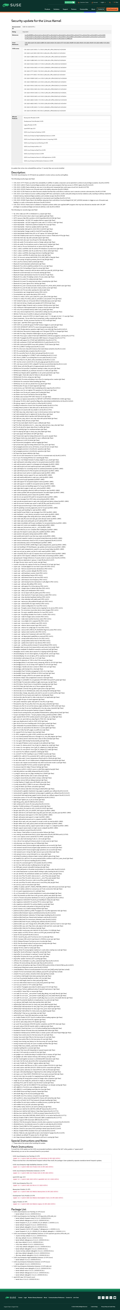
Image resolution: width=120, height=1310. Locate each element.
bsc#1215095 (101, 35)
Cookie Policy (112, 1306)
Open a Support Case (13, 1306)
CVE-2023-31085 (39, 42)
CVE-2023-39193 (88, 42)
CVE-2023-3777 (58, 42)
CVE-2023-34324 (49, 42)
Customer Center (84, 2)
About (45, 1297)
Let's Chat (76, 1297)
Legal (25, 1297)
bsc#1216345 (45, 38)
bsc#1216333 (37, 38)
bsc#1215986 (69, 37)
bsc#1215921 (53, 37)
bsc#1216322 (93, 37)
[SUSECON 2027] (70, 2)
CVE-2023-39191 (78, 42)
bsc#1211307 (45, 35)
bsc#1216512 (53, 38)
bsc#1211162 (37, 35)
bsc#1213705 (69, 35)
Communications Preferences (56, 1297)
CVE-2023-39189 (68, 42)
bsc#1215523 (37, 37)
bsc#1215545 (45, 37)
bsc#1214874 (93, 35)
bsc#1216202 (85, 37)
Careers (20, 1297)
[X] (107, 1297)
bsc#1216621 (61, 38)
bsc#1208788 (29, 35)
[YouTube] (99, 1297)
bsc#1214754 (85, 35)
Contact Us (101, 9)
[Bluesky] (114, 1297)
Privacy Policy (104, 1306)
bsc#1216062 (77, 37)
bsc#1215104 (29, 37)
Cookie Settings (94, 1306)
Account (95, 2)
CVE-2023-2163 (29, 42)
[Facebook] (103, 1297)
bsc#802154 (68, 38)
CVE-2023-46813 (98, 42)
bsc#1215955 (61, 37)
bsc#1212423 (53, 35)
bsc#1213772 (77, 35)
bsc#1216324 (29, 38)
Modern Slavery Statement (35, 1297)
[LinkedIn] (111, 1297)
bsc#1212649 (61, 35)
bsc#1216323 (101, 37)
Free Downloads (112, 9)
